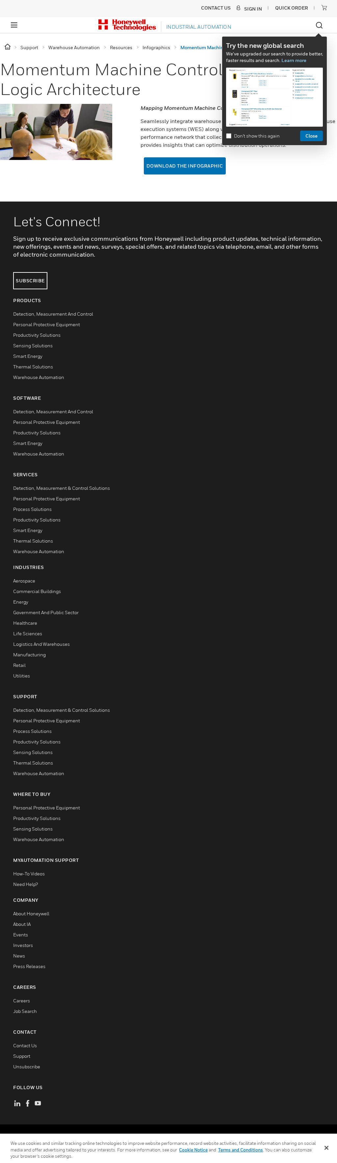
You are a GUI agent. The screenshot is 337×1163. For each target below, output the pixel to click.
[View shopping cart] (324, 8)
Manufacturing (29, 654)
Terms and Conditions (240, 1149)
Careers (21, 1000)
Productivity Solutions (37, 335)
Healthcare (25, 623)
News (19, 956)
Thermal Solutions (33, 366)
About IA (22, 924)
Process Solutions (32, 509)
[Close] (326, 1148)
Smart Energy (27, 356)
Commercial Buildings (37, 591)
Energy (20, 602)
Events (20, 934)
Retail (19, 665)
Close (311, 136)
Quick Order (291, 8)
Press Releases (29, 966)
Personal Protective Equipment (46, 324)
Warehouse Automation (38, 377)
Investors (23, 945)
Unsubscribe (26, 1066)
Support (21, 1056)
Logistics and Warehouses (41, 644)
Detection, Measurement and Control (53, 314)
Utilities (21, 675)
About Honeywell (31, 913)
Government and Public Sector (46, 612)
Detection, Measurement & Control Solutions (61, 488)
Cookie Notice (193, 1149)
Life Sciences (27, 633)
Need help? (25, 884)
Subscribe (30, 280)
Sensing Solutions (33, 345)
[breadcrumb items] (8, 47)
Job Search (25, 1011)
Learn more (293, 60)
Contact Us (25, 1045)
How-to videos (29, 873)
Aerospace (24, 580)
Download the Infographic (184, 166)
